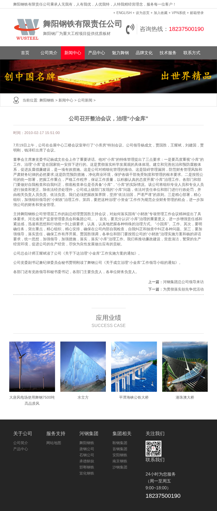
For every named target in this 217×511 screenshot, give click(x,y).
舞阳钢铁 (46, 100)
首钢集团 (119, 449)
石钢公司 (86, 455)
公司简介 (48, 52)
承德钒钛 (86, 461)
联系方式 (191, 52)
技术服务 (168, 52)
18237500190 (186, 29)
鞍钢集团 (119, 443)
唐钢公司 (86, 449)
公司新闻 (85, 100)
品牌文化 (144, 52)
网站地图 (53, 443)
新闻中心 (72, 52)
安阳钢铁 (119, 455)
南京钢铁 (119, 461)
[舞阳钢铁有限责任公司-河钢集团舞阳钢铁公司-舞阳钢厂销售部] (26, 29)
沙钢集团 (119, 467)
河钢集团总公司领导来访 (183, 282)
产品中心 (96, 52)
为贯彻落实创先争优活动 (183, 289)
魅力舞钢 (120, 52)
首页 (25, 52)
